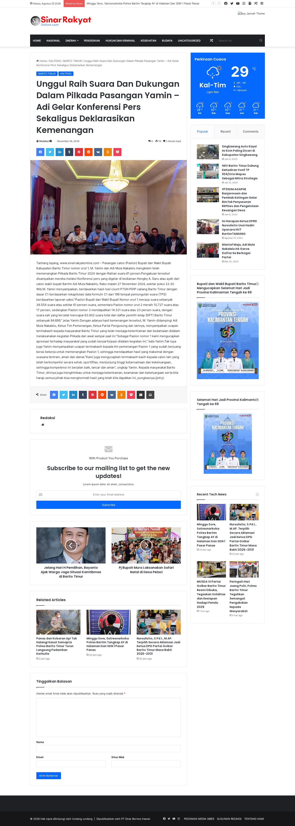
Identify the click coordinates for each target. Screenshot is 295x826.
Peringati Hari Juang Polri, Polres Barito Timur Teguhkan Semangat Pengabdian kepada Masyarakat (243, 596)
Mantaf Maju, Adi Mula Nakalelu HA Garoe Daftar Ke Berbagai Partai (238, 251)
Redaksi (44, 141)
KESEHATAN (148, 40)
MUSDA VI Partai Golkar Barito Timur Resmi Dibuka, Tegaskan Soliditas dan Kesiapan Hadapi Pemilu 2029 (211, 594)
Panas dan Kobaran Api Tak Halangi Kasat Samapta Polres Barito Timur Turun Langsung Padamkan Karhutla (56, 646)
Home (37, 40)
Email (40, 757)
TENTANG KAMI (254, 818)
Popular (202, 131)
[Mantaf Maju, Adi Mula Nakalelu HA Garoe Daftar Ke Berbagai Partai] (208, 250)
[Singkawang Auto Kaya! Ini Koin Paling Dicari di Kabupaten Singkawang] (208, 151)
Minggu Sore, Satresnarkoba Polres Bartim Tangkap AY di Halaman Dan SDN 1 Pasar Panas (143, 3)
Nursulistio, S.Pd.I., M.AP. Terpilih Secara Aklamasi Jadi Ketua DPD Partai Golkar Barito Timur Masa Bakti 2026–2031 (158, 646)
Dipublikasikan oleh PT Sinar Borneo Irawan (123, 818)
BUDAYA (167, 40)
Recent (226, 131)
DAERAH (71, 40)
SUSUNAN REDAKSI (229, 818)
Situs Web (117, 757)
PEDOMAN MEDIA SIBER (199, 818)
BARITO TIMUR (72, 60)
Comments (250, 131)
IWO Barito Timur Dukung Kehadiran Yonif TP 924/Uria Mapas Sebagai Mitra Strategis (240, 172)
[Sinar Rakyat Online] (67, 21)
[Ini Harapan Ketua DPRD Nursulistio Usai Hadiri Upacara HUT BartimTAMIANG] (208, 226)
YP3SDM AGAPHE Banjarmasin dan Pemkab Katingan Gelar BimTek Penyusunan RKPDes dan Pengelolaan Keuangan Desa (240, 199)
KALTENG (55, 60)
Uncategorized (189, 40)
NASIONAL (53, 40)
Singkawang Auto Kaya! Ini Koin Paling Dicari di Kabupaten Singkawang (239, 150)
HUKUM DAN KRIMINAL (120, 40)
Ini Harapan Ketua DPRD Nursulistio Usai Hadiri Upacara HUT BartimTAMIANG (239, 227)
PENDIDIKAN (92, 40)
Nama (40, 742)
